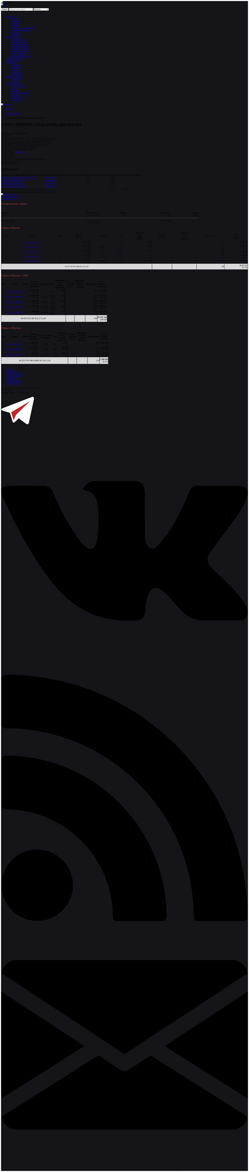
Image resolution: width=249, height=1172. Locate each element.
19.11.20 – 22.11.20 (32, 243)
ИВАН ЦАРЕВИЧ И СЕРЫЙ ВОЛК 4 (18, 178)
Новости (10, 16)
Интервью (15, 21)
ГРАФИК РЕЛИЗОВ (15, 58)
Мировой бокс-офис (20, 49)
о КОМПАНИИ (13, 384)
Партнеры (15, 95)
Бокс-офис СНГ (18, 42)
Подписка (15, 100)
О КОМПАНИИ (13, 84)
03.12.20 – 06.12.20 (32, 252)
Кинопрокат (16, 65)
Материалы (16, 79)
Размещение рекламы (20, 93)
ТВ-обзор (15, 25)
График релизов (13, 114)
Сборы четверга (18, 53)
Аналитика (16, 23)
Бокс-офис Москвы (19, 44)
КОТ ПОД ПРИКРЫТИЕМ (13, 186)
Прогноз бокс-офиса (20, 51)
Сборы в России (8, 199)
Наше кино (20, 152)
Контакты (15, 91)
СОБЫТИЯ (11, 63)
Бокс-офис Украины (20, 46)
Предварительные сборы (22, 56)
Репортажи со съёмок (20, 30)
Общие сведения (18, 86)
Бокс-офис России (19, 39)
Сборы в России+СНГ (11, 196)
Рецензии (15, 32)
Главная (9, 109)
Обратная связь (18, 98)
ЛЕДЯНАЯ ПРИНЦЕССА (13, 181)
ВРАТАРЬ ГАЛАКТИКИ (12, 183)
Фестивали (16, 67)
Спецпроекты (17, 74)
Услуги (14, 88)
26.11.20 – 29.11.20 (32, 247)
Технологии (16, 35)
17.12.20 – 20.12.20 (32, 261)
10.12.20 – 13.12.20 (32, 256)
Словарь (15, 81)
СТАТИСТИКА (13, 60)
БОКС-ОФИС (12, 37)
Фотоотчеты (16, 72)
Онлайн (14, 70)
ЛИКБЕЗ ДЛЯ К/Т (14, 77)
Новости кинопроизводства (23, 28)
